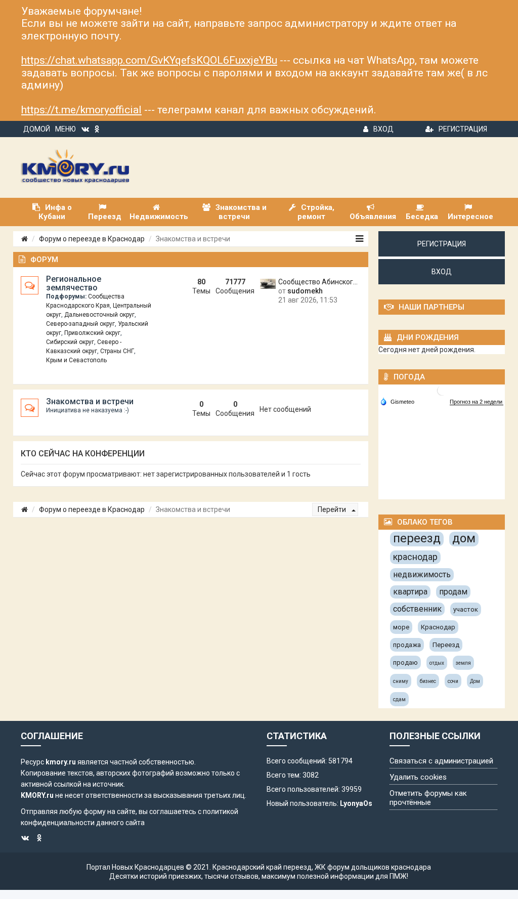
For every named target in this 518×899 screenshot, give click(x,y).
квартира (410, 591)
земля (463, 663)
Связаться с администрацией (441, 760)
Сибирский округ (70, 342)
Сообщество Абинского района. (319, 282)
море (401, 627)
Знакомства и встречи (90, 401)
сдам (399, 699)
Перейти (333, 509)
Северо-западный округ (80, 323)
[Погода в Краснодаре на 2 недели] (476, 402)
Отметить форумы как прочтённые (428, 798)
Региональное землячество (73, 283)
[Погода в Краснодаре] (442, 390)
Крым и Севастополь (76, 360)
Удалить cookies (418, 777)
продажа (407, 645)
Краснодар (438, 627)
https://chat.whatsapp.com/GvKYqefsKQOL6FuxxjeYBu (149, 60)
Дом (475, 681)
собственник (417, 609)
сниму (400, 681)
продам (453, 591)
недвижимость (422, 574)
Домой (36, 129)
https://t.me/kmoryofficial (81, 110)
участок (465, 609)
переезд (417, 538)
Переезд (446, 645)
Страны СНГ (117, 351)
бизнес (428, 681)
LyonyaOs (356, 803)
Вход (383, 129)
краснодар (415, 556)
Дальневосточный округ (99, 314)
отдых (436, 663)
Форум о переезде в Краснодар (92, 239)
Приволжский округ (92, 332)
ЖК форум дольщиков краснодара (373, 867)
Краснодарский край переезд (262, 867)
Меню (65, 129)
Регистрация (463, 129)
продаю (405, 662)
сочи (453, 681)
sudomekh (305, 291)
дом (464, 538)
